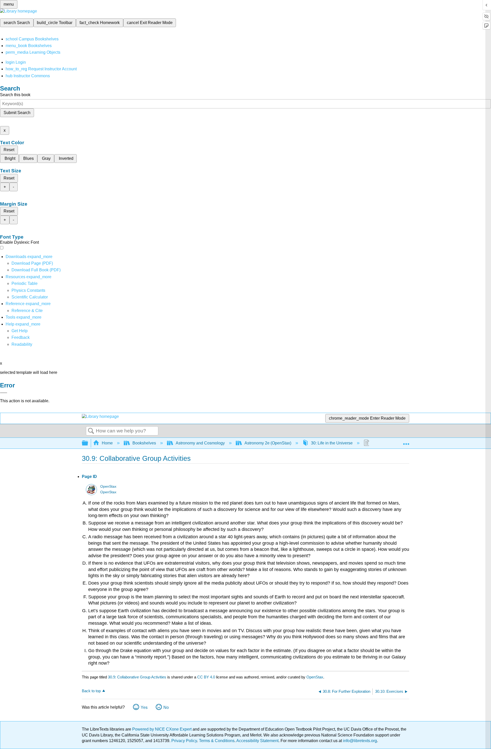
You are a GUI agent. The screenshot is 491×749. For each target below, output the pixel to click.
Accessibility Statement (257, 741)
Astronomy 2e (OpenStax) (267, 443)
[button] (21, 337)
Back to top (91, 691)
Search (91, 431)
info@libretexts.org (359, 741)
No (166, 707)
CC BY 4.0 (206, 677)
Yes (144, 707)
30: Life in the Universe (332, 443)
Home (107, 443)
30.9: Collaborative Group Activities (137, 677)
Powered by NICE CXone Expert (162, 729)
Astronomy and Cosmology (200, 443)
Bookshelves (144, 443)
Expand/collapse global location (406, 441)
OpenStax (108, 486)
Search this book (15, 95)
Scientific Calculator (30, 297)
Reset (9, 150)
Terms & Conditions (217, 741)
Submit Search (17, 112)
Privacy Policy (184, 741)
